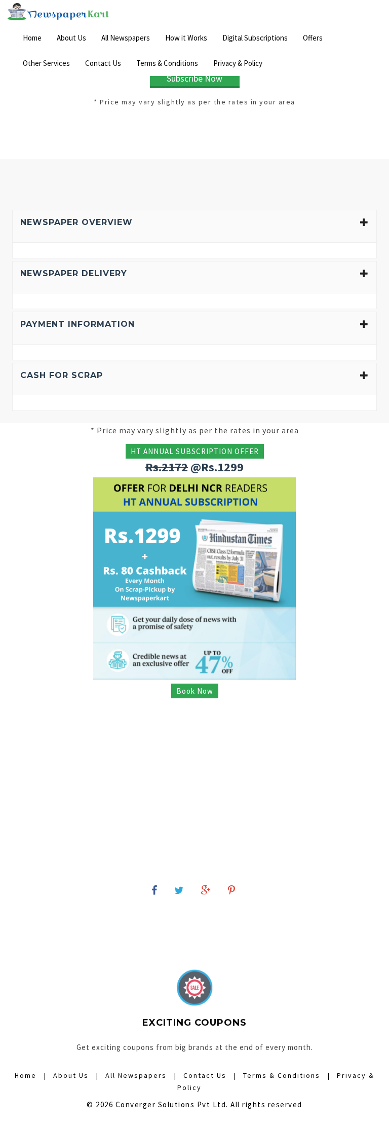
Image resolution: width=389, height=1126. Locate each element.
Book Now (194, 691)
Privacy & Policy (237, 63)
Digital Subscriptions (255, 38)
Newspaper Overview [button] (76, 222)
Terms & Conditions (167, 63)
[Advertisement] (194, 133)
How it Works (186, 38)
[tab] (194, 226)
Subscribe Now (194, 78)
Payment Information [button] (77, 324)
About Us (71, 38)
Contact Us (103, 63)
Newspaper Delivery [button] (73, 273)
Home (32, 38)
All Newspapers (125, 38)
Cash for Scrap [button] (61, 375)
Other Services (46, 63)
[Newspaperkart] (58, 12)
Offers (313, 38)
